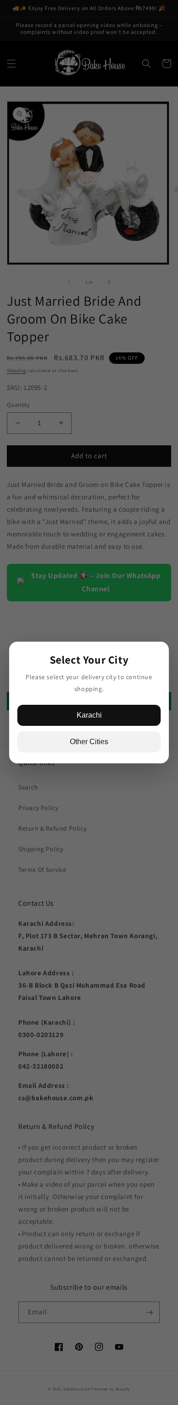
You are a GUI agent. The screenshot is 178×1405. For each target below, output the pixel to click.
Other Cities (89, 742)
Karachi (89, 715)
